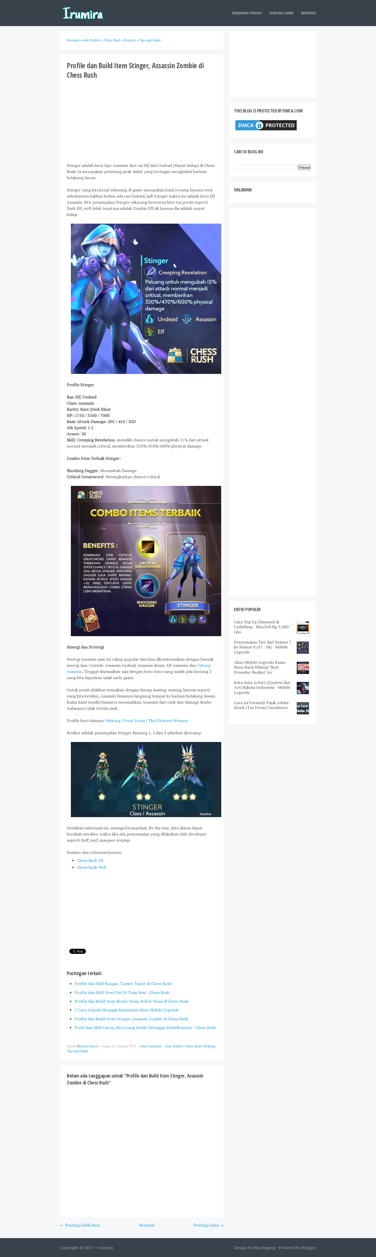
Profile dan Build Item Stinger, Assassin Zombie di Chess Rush (131, 1019)
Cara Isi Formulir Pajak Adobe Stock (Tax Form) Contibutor (261, 705)
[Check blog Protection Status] (266, 130)
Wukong (113, 720)
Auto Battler (174, 1046)
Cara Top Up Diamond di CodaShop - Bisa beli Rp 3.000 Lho (261, 626)
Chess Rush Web (91, 867)
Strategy (209, 1046)
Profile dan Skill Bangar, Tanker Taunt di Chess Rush (123, 983)
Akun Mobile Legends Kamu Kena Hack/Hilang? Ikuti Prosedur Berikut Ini (259, 667)
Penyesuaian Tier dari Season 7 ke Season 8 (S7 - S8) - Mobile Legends (262, 647)
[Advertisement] (142, 120)
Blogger (308, 1247)
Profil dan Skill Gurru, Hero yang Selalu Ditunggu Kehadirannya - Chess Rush (145, 1027)
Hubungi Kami (281, 12)
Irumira (106, 1247)
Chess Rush (193, 1046)
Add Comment (151, 1046)
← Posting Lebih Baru (80, 1225)
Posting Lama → (208, 1225)
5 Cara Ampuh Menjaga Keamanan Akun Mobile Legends (126, 1010)
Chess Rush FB (90, 860)
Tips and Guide (78, 1051)
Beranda (308, 12)
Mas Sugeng (264, 1247)
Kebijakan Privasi (247, 12)
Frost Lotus (134, 720)
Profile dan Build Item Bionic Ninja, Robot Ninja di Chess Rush (131, 1001)
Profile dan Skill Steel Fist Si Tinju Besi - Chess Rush (122, 992)
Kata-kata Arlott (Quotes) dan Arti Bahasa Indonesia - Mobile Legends (262, 687)
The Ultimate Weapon (168, 720)
